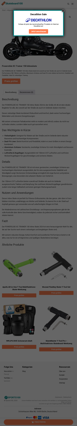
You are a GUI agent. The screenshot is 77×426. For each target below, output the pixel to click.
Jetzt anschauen (38, 31)
